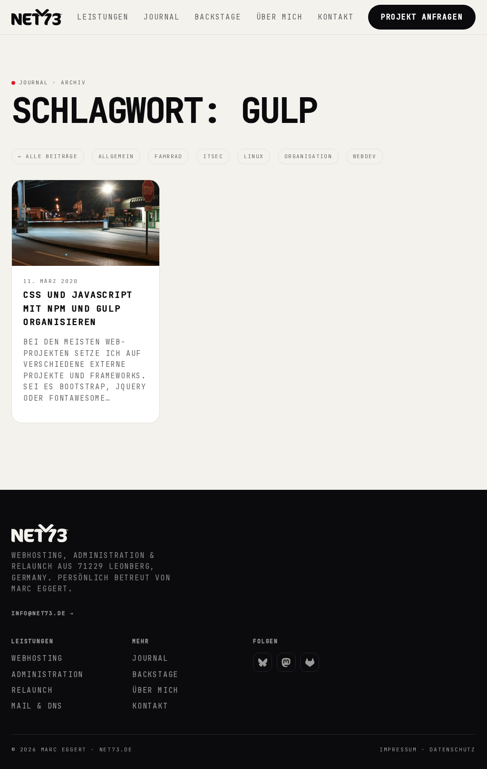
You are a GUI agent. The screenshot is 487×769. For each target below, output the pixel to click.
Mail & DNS (37, 706)
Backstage (218, 17)
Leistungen (102, 17)
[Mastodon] (286, 662)
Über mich (279, 17)
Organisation (308, 156)
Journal (162, 17)
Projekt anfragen (422, 17)
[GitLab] (309, 662)
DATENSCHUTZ (452, 749)
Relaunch (31, 690)
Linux (254, 156)
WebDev (365, 156)
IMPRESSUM (398, 749)
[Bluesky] (262, 662)
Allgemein (116, 156)
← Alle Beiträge (48, 156)
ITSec (213, 156)
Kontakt (336, 17)
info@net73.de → (42, 613)
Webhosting (37, 658)
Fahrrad (168, 156)
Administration (47, 674)
